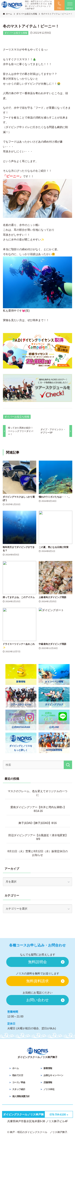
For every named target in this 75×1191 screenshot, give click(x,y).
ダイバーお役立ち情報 (15, 33)
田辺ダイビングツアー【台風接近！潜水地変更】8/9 (38, 837)
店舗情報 (48, 1082)
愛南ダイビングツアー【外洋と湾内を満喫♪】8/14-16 (38, 809)
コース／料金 (18, 1082)
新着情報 (48, 1068)
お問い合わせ (37, 1000)
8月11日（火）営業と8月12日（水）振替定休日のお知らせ (38, 853)
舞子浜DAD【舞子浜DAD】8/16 (38, 823)
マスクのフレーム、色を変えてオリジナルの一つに (37, 793)
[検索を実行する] (68, 765)
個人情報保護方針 (21, 1096)
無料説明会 (37, 962)
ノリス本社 (49, 1089)
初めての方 (17, 1075)
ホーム (15, 1068)
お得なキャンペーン (53, 1075)
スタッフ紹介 (18, 1089)
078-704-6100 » (59, 1114)
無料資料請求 (37, 981)
